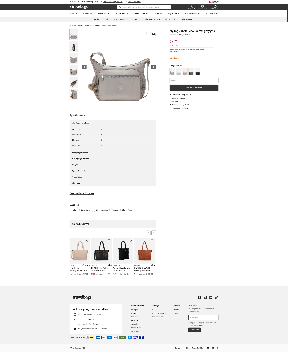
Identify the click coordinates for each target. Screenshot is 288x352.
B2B (153, 310)
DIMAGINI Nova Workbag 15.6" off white (78, 269)
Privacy (178, 348)
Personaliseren (157, 317)
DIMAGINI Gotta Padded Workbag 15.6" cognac (142, 269)
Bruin (89, 265)
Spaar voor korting (134, 2)
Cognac (85, 265)
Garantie (134, 324)
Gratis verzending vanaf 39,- (113, 2)
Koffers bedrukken (159, 313)
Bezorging (134, 310)
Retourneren (136, 320)
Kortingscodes (136, 328)
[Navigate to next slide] (153, 233)
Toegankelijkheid (198, 348)
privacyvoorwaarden (195, 325)
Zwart (87, 265)
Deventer (177, 310)
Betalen (134, 317)
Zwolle (176, 313)
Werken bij (135, 331)
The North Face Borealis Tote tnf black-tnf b (121, 269)
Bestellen (134, 313)
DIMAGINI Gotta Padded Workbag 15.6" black (99, 269)
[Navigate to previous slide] (148, 233)
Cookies (186, 348)
